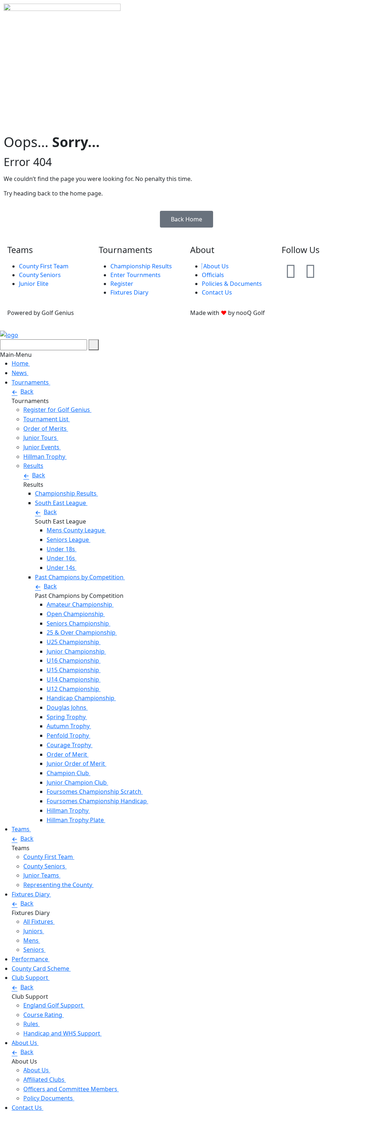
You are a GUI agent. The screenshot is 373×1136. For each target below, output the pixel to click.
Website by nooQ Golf (30, 1123)
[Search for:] (43, 344)
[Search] (94, 344)
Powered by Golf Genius (33, 1132)
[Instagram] (291, 271)
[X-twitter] (330, 271)
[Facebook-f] (310, 271)
